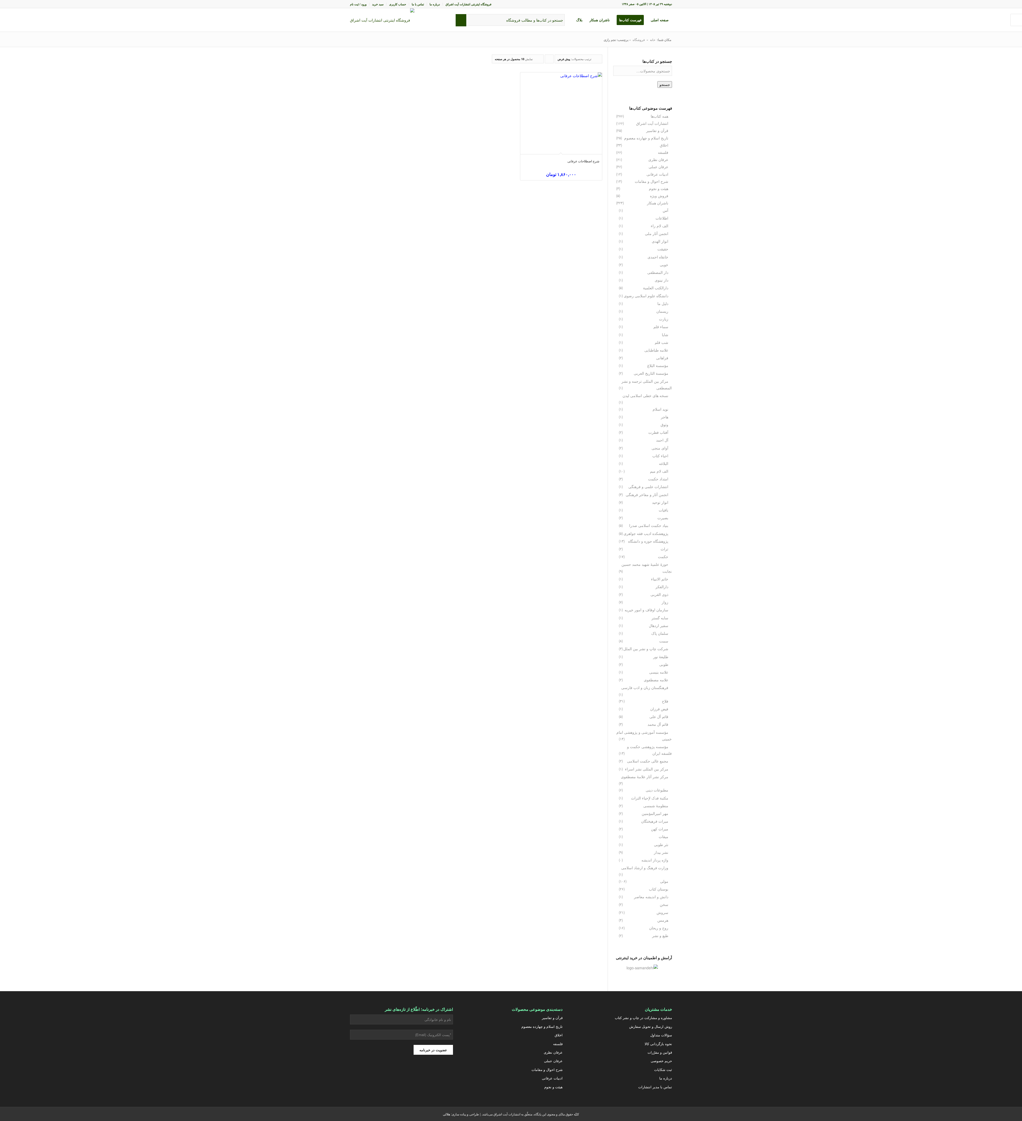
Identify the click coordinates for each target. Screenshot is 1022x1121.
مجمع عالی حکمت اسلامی (647, 761)
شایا (665, 334)
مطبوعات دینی (657, 790)
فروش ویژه (659, 195)
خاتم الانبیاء (659, 579)
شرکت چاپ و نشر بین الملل (645, 648)
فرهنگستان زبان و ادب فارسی (644, 687)
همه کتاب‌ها (659, 116)
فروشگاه (639, 40)
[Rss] (362, 1074)
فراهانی (662, 357)
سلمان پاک (659, 633)
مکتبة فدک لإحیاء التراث (649, 798)
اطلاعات (662, 218)
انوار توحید (660, 502)
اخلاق (664, 145)
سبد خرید (378, 4)
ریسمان (662, 311)
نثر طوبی (661, 844)
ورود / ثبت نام (358, 4)
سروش (662, 912)
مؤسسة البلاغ (657, 365)
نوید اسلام (660, 409)
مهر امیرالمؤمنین (655, 813)
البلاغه (663, 463)
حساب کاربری (397, 4)
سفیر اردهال (658, 625)
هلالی (446, 1114)
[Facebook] (401, 1074)
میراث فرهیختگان (654, 821)
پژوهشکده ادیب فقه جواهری (646, 533)
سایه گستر (660, 617)
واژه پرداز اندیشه (654, 860)
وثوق (664, 424)
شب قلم (661, 342)
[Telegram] (388, 1074)
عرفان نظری (658, 159)
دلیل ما (662, 303)
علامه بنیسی (658, 672)
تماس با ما (418, 4)
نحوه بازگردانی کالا (658, 1043)
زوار (665, 602)
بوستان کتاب (658, 889)
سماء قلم (660, 326)
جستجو (665, 84)
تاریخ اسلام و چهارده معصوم (646, 138)
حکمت (663, 556)
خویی (664, 264)
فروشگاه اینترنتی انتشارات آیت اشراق (468, 4)
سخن (664, 904)
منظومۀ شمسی (655, 805)
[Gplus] (415, 1074)
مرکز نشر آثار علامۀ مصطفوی (644, 776)
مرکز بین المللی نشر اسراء (646, 769)
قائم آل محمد (658, 724)
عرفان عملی (658, 166)
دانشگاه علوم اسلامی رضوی (646, 295)
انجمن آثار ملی (656, 233)
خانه (652, 40)
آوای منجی (660, 448)
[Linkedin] (375, 1074)
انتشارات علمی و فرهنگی (648, 486)
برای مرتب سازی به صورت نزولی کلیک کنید (549, 60)
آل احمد (662, 440)
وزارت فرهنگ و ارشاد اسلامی (644, 867)
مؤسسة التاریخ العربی (651, 373)
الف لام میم (659, 471)
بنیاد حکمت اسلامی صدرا (648, 525)
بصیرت (662, 517)
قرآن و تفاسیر (657, 130)
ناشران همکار (657, 202)
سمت (663, 641)
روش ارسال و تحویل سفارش (650, 1026)
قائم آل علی (658, 716)
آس (665, 210)
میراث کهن (659, 828)
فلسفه (663, 152)
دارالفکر (662, 586)
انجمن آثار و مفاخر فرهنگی (647, 494)
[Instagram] (428, 1074)
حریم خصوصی (661, 1060)
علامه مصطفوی (656, 679)
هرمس (662, 920)
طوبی (663, 664)
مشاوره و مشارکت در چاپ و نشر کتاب (643, 1017)
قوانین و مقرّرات (660, 1052)
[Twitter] (441, 1074)
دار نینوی (661, 280)
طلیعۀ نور (660, 656)
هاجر (664, 416)
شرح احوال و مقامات (651, 181)
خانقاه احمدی (658, 256)
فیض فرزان (659, 708)
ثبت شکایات (663, 1069)
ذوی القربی (659, 594)
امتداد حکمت (658, 478)
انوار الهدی (660, 241)
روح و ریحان (658, 927)
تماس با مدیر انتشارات (655, 1086)
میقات (663, 836)
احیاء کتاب (660, 455)
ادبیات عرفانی (657, 174)
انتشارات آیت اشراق (652, 123)
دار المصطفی (657, 272)
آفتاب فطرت (658, 432)
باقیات (663, 510)
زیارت (663, 319)
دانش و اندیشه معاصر (651, 896)
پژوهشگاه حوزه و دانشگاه (648, 541)
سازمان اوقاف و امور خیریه (646, 609)
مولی (664, 881)
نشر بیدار (661, 852)
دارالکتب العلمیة (655, 287)
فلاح (665, 701)
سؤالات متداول (661, 1034)
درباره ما (435, 4)
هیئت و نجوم (658, 188)
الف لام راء (659, 225)
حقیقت (662, 249)
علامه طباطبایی (656, 350)
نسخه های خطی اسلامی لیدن (645, 395)
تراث (664, 548)
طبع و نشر (660, 935)
